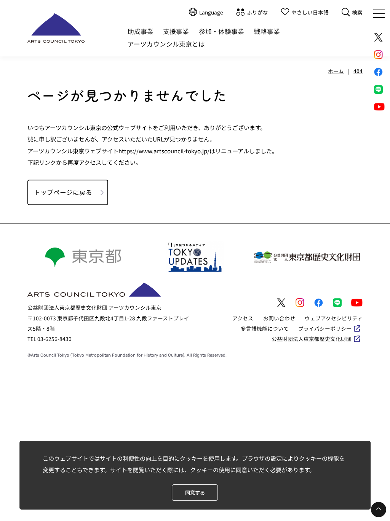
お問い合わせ (279, 318)
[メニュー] (379, 14)
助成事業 (140, 31)
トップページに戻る (63, 192)
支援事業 (176, 31)
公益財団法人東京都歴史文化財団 (312, 339)
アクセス (242, 318)
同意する (195, 492)
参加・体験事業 (221, 31)
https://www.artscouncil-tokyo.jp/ (163, 150)
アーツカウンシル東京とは (166, 43)
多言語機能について (265, 328)
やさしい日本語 (310, 12)
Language (211, 12)
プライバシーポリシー (325, 328)
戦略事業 (267, 31)
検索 (357, 12)
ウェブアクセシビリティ (334, 318)
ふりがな (257, 12)
